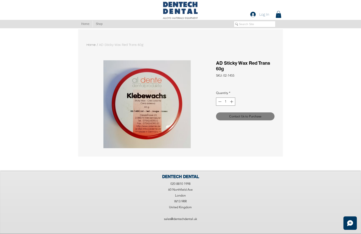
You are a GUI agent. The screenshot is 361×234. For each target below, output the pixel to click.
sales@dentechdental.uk (180, 219)
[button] (278, 14)
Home (91, 45)
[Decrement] (219, 101)
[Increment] (232, 101)
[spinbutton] (225, 101)
